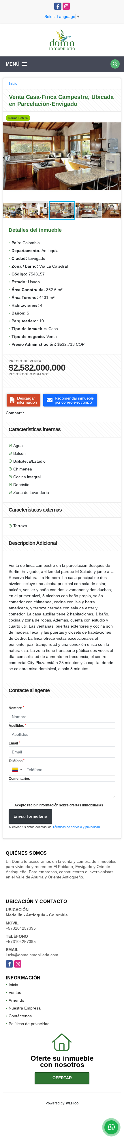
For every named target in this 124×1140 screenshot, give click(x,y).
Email (14, 743)
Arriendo (16, 1000)
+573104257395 (21, 928)
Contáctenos (20, 1016)
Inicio (13, 84)
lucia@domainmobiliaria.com (32, 955)
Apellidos (17, 725)
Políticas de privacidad (29, 1023)
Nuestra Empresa (25, 1008)
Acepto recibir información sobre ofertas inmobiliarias (58, 805)
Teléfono (17, 761)
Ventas (15, 992)
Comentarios (19, 779)
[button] (115, 117)
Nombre (16, 708)
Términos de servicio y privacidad (76, 827)
